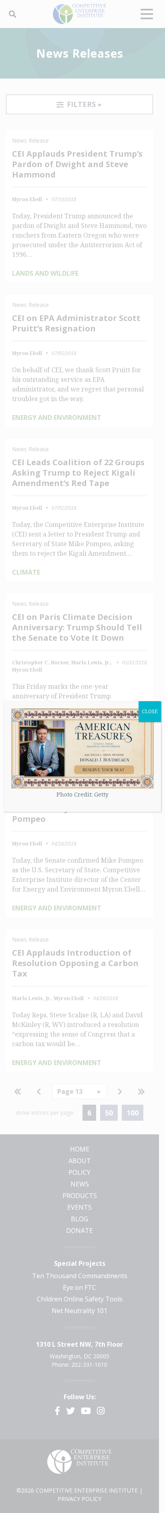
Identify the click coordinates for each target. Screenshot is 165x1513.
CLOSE (150, 711)
